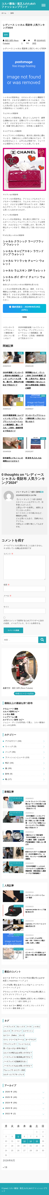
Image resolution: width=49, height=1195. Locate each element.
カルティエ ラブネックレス (13, 1074)
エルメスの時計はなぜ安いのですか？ (17, 1053)
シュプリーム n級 (10, 717)
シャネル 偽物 (8, 714)
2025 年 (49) (11, 1097)
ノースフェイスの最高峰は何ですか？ (17, 1057)
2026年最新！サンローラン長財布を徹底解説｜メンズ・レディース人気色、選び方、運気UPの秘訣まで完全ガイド (13, 378)
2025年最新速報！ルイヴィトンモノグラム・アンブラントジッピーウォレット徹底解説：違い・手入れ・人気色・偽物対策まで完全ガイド (31, 332)
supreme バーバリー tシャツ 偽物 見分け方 (35, 925)
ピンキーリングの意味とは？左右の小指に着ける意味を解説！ (35, 955)
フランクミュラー (10, 1044)
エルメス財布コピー (11, 711)
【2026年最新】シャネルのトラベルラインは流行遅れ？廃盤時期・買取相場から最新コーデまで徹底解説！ (35, 869)
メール (7, 596)
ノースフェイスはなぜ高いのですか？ (17, 1066)
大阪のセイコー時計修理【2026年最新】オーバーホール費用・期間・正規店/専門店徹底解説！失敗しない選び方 (35, 839)
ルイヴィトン (28, 1031)
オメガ (21, 1035)
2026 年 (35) (11, 1092)
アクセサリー (13, 741)
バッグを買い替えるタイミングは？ (17, 985)
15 (37, 1141)
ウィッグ (10, 746)
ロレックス (21, 1027)
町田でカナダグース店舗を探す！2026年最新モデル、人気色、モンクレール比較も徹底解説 (35, 855)
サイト (6, 607)
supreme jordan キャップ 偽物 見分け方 (35, 911)
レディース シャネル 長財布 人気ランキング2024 (23, 999)
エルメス (6, 1031)
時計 (9, 763)
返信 (42, 492)
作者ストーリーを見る (24, 693)
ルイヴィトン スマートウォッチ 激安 (35, 896)
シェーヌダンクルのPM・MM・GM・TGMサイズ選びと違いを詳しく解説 (35, 940)
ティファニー (16, 1031)
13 (24, 1141)
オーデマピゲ (31, 1040)
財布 (6, 35)
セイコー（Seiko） (10, 1035)
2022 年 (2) (10, 1114)
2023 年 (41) (11, 1108)
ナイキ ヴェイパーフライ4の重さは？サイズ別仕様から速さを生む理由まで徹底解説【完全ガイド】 (35, 805)
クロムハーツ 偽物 (10, 709)
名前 (7, 585)
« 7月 (5, 1167)
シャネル (36, 1027)
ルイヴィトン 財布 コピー (13, 720)
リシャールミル (24, 1044)
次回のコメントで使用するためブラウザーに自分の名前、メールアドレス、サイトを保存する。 (24, 621)
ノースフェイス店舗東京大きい (15, 1061)
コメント (8, 554)
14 (31, 1141)
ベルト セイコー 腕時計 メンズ (15, 1005)
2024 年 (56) (11, 1103)
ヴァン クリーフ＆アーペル (13, 1040)
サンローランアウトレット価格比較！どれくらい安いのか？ (9, 332)
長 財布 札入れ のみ (33, 458)
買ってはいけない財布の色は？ (15, 1048)
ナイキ (29, 1027)
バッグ (10, 752)
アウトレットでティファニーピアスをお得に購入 (23, 992)
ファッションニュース (17, 757)
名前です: (7, 688)
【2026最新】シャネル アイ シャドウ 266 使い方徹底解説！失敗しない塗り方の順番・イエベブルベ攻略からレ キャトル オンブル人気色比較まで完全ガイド (35, 822)
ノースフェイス (9, 1027)
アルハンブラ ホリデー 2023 (14, 1070)
